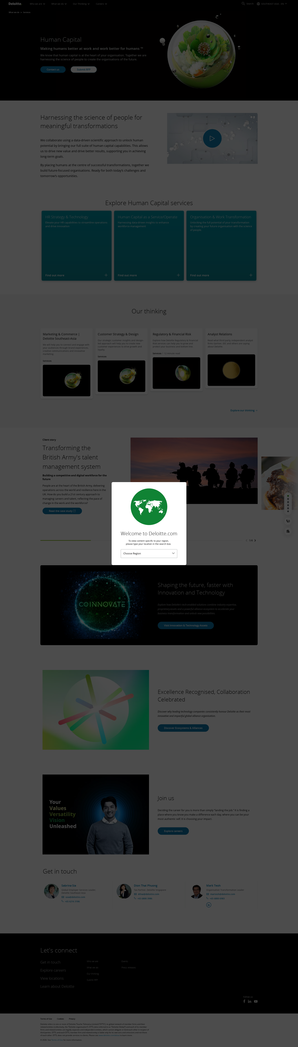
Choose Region (132, 553)
